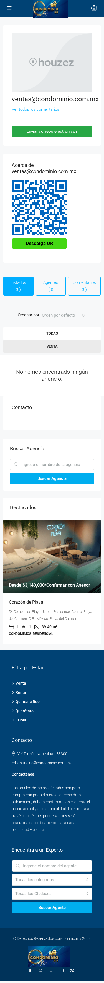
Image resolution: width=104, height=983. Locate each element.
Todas (52, 333)
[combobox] (63, 315)
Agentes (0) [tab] (50, 286)
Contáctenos (23, 774)
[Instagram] (52, 971)
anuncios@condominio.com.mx (44, 763)
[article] (52, 582)
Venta (52, 346)
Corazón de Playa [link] (26, 602)
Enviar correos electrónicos (52, 131)
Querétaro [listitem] (25, 711)
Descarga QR (39, 243)
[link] (52, 556)
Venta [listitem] (21, 683)
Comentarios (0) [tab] (84, 286)
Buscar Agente (52, 907)
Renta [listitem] (21, 692)
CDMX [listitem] (21, 720)
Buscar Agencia (52, 478)
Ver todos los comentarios (35, 109)
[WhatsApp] (73, 971)
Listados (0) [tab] (18, 286)
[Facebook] (31, 971)
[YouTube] (63, 971)
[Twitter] (42, 971)
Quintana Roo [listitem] (28, 701)
